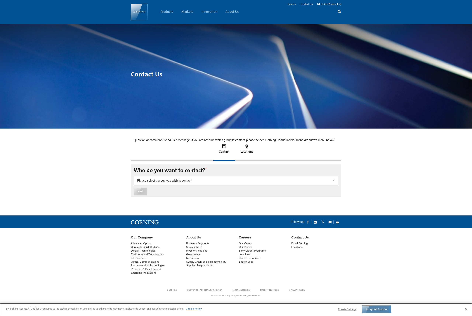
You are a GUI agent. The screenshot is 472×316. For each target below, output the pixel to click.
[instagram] (315, 222)
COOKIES (172, 290)
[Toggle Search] (339, 12)
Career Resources (249, 258)
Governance (193, 254)
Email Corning (299, 243)
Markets (187, 11)
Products (166, 11)
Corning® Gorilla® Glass (145, 246)
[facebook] (308, 222)
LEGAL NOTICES (241, 290)
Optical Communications (145, 261)
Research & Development (146, 269)
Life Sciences (138, 258)
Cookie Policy (194, 308)
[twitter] (322, 222)
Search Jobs (246, 261)
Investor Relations (196, 250)
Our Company (142, 237)
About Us (232, 11)
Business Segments (197, 243)
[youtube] (330, 222)
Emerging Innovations (143, 272)
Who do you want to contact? (170, 170)
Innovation (209, 11)
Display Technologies (143, 250)
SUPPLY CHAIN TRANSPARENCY (205, 290)
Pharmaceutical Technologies (148, 265)
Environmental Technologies (147, 254)
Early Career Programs (252, 250)
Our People (245, 246)
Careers (292, 4)
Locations (244, 254)
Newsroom (192, 258)
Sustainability (194, 246)
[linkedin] (337, 222)
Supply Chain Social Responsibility (206, 261)
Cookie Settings (347, 309)
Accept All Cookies (376, 309)
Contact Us (307, 4)
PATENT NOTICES (269, 290)
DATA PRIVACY (297, 290)
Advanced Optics (141, 243)
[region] (236, 309)
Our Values (245, 243)
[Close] (466, 309)
